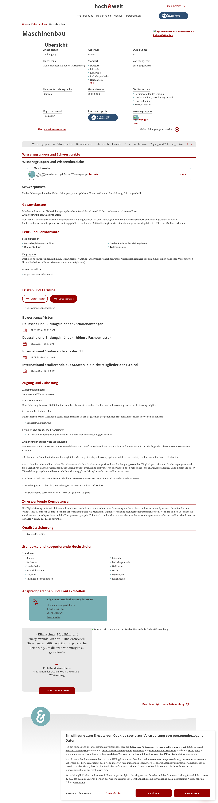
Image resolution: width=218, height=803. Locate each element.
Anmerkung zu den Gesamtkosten (41, 215)
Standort (93, 61)
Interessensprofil (97, 111)
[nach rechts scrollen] (187, 144)
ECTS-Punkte (140, 49)
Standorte (28, 553)
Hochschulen (103, 15)
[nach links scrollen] (26, 144)
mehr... (184, 174)
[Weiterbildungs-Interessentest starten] (173, 15)
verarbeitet (138, 750)
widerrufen (79, 782)
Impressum (71, 793)
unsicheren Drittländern (194, 759)
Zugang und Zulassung (163, 144)
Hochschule (50, 61)
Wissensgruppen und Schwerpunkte (52, 144)
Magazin (118, 15)
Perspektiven (133, 15)
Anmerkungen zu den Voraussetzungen (44, 441)
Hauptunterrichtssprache (57, 89)
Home (25, 24)
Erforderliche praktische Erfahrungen (43, 430)
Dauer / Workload (32, 269)
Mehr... (93, 83)
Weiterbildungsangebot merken (156, 129)
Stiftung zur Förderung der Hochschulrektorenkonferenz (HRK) (160, 747)
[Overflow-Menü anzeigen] (192, 144)
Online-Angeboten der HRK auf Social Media (162, 754)
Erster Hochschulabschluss (37, 411)
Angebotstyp (50, 49)
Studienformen (141, 89)
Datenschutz (85, 793)
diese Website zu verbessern (162, 750)
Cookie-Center (113, 793)
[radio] (35, 299)
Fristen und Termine (135, 144)
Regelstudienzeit (52, 111)
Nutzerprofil (194, 750)
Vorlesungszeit (141, 61)
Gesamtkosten (96, 89)
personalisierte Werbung (115, 754)
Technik (93, 174)
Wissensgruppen (142, 111)
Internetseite (53, 617)
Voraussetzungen (32, 400)
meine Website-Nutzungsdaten (117, 750)
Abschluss (94, 49)
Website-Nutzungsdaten (162, 759)
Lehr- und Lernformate (108, 144)
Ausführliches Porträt (56, 690)
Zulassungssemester (33, 389)
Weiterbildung (85, 15)
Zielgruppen (29, 254)
